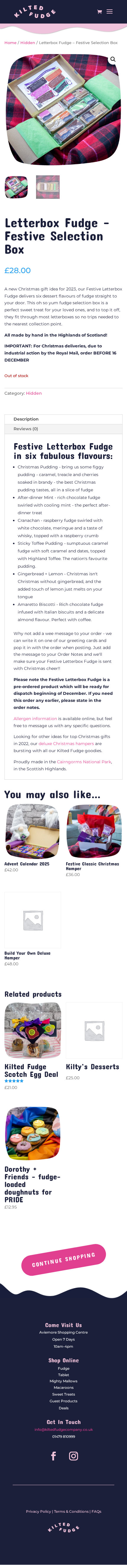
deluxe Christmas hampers (66, 743)
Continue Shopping (63, 1259)
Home (10, 43)
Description (26, 419)
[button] (113, 59)
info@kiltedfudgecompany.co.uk (64, 1429)
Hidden (27, 43)
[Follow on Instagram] (73, 1456)
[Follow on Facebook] (53, 1456)
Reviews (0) (26, 428)
